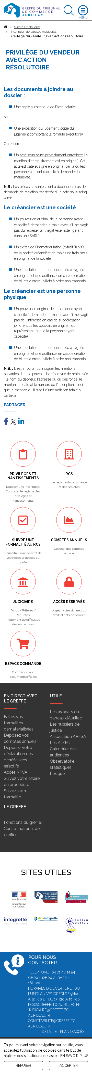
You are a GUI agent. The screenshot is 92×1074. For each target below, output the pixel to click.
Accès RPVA (15, 772)
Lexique (57, 773)
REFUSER (23, 1065)
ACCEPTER (69, 1065)
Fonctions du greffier (23, 822)
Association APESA (68, 736)
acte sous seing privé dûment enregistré (51, 155)
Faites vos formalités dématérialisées (18, 723)
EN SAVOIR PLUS (74, 1056)
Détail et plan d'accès (63, 1032)
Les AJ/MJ (60, 742)
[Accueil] (5, 27)
